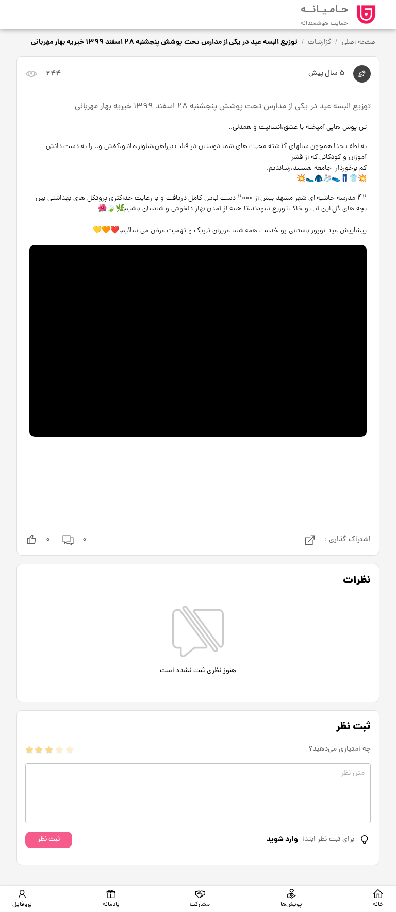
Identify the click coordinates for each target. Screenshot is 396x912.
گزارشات (319, 42)
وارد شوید (282, 839)
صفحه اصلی (358, 42)
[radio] (29, 749)
